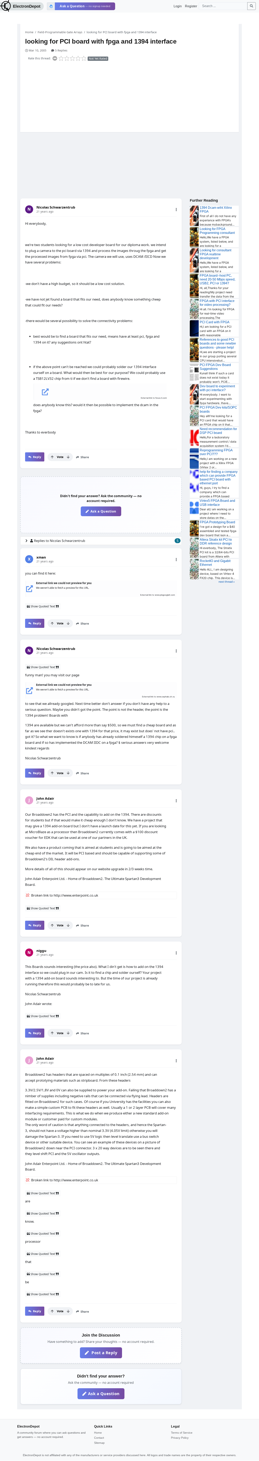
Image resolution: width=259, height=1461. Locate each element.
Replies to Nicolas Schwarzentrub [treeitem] (106, 540)
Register (191, 6)
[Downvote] (68, 457)
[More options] (176, 209)
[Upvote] (52, 457)
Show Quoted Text (43, 606)
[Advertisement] (132, 95)
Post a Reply (103, 1352)
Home (29, 32)
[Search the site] (251, 6)
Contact (99, 1437)
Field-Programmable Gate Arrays (60, 32)
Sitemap (99, 1442)
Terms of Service (181, 1432)
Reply (36, 457)
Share (84, 457)
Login (178, 6)
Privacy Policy (180, 1437)
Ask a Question (103, 511)
